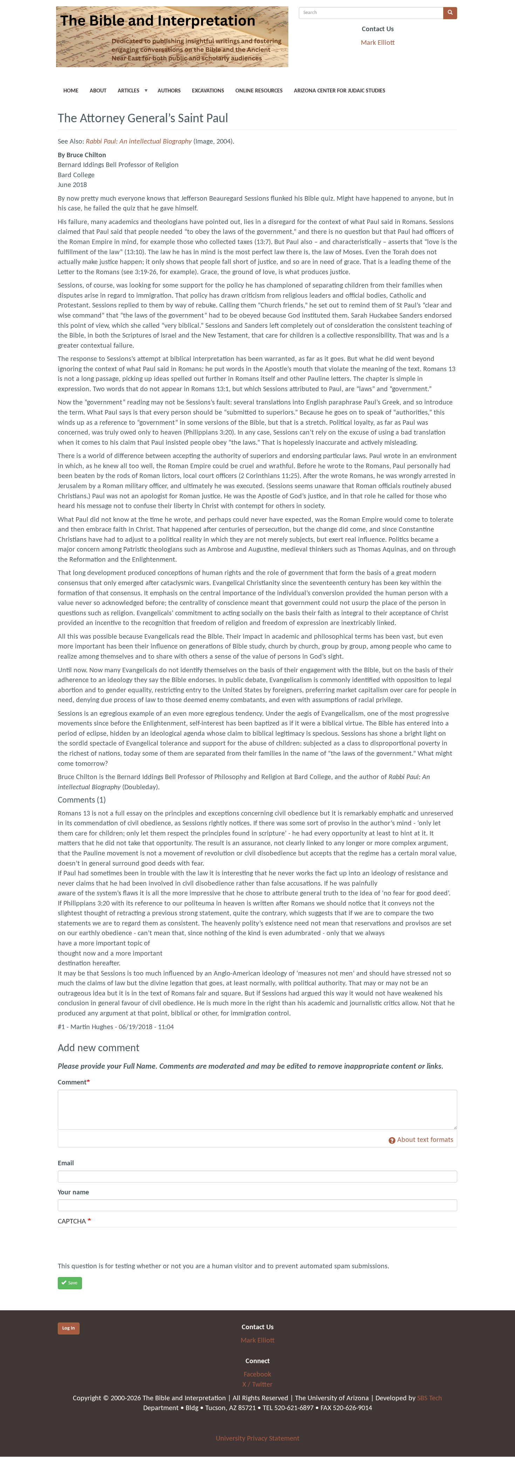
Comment (72, 1082)
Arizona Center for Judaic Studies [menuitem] (339, 91)
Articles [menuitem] (125, 93)
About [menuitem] (98, 91)
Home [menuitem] (70, 91)
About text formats (425, 1140)
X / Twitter (257, 1384)
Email (66, 1163)
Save (72, 1283)
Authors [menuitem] (169, 91)
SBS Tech (429, 1398)
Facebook (257, 1374)
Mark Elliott (378, 43)
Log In (68, 1328)
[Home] (172, 39)
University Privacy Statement (258, 1438)
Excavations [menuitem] (208, 91)
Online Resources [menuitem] (259, 91)
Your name (73, 1192)
